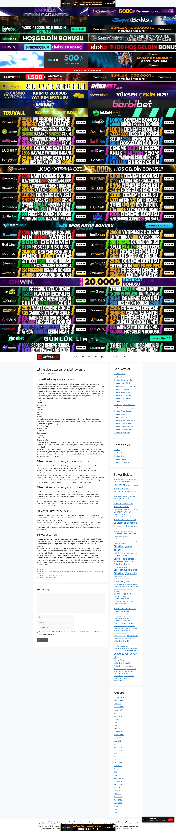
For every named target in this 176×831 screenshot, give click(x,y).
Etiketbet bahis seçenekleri (121, 498)
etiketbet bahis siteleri (119, 500)
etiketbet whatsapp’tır (133, 648)
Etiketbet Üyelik (119, 660)
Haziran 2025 (119, 707)
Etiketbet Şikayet (100, 357)
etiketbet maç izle (120, 596)
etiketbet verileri (131, 644)
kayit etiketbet (129, 676)
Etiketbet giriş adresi (124, 559)
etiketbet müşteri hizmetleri (120, 603)
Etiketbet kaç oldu (122, 594)
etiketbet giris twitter (132, 553)
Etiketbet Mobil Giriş (119, 601)
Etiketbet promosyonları (124, 623)
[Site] (44, 122)
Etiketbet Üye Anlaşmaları (123, 426)
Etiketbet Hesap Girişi (122, 383)
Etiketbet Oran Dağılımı (122, 399)
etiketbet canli (118, 509)
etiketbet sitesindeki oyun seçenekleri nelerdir (124, 626)
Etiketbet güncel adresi (126, 569)
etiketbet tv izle (129, 638)
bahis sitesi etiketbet (130, 479)
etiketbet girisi (120, 553)
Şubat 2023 (118, 760)
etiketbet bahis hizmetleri (120, 494)
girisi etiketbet (119, 671)
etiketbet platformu (119, 616)
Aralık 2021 (118, 803)
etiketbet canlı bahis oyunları (120, 516)
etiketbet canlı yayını (131, 531)
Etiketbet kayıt (119, 591)
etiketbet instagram (132, 586)
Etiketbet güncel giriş (87, 571)
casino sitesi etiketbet (122, 482)
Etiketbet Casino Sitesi (120, 541)
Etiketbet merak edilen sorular (48, 577)
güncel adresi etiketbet (121, 673)
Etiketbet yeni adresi (131, 651)
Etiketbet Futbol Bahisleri (123, 411)
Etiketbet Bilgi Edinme (122, 433)
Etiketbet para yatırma (122, 611)
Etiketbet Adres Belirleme (123, 392)
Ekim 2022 (117, 772)
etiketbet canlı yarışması (119, 531)
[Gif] (88, 169)
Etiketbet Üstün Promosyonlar (125, 408)
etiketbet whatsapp (120, 648)
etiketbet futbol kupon (133, 541)
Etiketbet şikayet (122, 663)
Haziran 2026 (119, 701)
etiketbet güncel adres (120, 567)
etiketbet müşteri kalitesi (119, 606)
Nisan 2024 (118, 741)
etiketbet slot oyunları (131, 628)
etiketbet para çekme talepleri (121, 613)
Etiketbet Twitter (115, 357)
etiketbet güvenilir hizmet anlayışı (121, 578)
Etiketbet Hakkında (132, 584)
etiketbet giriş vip (133, 561)
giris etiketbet (131, 669)
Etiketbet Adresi (119, 374)
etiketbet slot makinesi (119, 628)
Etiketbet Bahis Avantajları (123, 380)
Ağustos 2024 (119, 728)
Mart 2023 (117, 756)
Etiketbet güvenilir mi (125, 581)
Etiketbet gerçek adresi (73, 571)
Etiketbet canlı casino (45, 571)
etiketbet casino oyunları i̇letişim (121, 536)
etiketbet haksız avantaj (119, 586)
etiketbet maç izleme (121, 599)
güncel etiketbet (118, 676)
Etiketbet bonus (121, 506)
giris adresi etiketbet (120, 669)
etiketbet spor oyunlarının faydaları (122, 630)
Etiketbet (75, 357)
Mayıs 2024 (118, 738)
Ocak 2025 (118, 716)
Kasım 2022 (118, 769)
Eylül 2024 (117, 725)
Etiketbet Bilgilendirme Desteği (125, 420)
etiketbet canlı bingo (133, 516)
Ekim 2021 (117, 809)
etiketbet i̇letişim (118, 589)
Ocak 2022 (118, 800)
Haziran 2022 (119, 784)
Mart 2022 (117, 794)
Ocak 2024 (118, 750)
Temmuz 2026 (119, 697)
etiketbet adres (132, 485)
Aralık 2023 (118, 753)
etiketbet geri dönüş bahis (120, 543)
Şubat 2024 (118, 747)
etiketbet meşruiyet (134, 599)
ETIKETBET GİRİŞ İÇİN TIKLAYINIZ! (88, 70)
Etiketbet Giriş (86, 357)
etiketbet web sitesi (121, 646)
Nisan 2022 (118, 791)
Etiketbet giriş (120, 556)
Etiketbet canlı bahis (123, 512)
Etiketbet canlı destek (59, 571)
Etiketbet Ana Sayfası (120, 491)
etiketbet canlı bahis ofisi (119, 514)
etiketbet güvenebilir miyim (120, 576)
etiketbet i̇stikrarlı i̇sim (127, 589)
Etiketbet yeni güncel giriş (125, 655)
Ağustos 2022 (119, 778)
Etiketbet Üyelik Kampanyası (124, 405)
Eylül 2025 (117, 704)
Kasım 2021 (118, 806)
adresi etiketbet (118, 479)
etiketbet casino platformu (120, 538)
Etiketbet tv (132, 635)
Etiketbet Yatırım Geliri (122, 389)
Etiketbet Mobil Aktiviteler (123, 430)
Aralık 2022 (118, 766)
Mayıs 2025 (118, 710)
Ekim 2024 (117, 722)
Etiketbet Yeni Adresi (131, 357)
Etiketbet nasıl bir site (125, 608)
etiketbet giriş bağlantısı (121, 561)
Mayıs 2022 (118, 787)
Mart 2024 (117, 744)
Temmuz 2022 (119, 781)
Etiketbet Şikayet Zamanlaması (125, 386)
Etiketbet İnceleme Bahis (123, 423)
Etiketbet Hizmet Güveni (123, 395)
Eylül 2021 (117, 812)
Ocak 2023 (118, 763)
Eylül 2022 (117, 775)
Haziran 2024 (119, 735)
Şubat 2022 (118, 797)
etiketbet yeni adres (118, 650)
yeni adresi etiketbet (121, 678)
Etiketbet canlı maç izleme (126, 526)
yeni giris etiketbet (119, 680)
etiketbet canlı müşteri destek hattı (122, 529)
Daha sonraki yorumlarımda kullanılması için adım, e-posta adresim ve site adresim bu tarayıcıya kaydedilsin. (70, 633)
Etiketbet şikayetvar (123, 666)
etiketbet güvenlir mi (120, 584)
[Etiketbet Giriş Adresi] (48, 357)
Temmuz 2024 (119, 732)
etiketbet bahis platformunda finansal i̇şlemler (124, 496)
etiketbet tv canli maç (119, 638)
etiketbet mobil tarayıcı (131, 601)
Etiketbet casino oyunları (125, 534)
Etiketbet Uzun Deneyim (122, 414)
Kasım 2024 (118, 719)
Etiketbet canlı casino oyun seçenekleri (50, 575)
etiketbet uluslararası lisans (120, 644)
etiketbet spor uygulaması (120, 633)
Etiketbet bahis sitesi (123, 503)
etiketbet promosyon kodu (123, 621)
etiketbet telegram (120, 636)
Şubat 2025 (118, 713)
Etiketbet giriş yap (122, 564)
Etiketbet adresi (122, 488)
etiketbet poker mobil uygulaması (121, 618)
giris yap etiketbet (130, 671)
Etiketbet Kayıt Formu (121, 417)
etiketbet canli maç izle (131, 509)
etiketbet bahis (131, 491)
